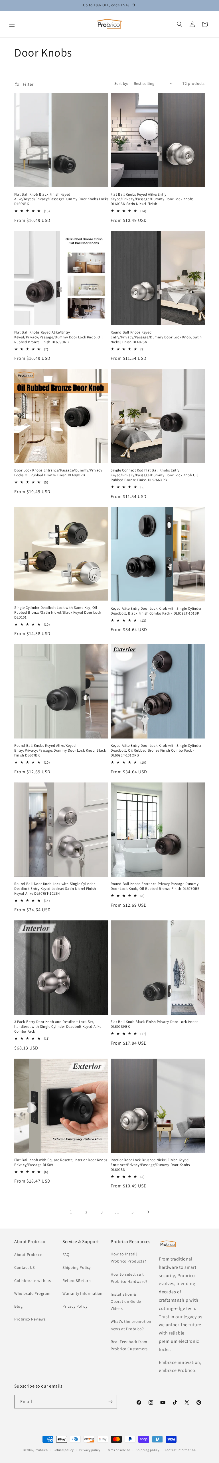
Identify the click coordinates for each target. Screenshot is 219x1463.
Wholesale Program (32, 1293)
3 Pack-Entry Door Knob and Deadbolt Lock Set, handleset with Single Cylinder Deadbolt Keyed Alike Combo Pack (58, 1027)
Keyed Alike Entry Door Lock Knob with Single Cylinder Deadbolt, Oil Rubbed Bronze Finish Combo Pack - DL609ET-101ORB (156, 750)
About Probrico (28, 1254)
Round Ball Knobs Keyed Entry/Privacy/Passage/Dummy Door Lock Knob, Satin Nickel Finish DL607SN (156, 337)
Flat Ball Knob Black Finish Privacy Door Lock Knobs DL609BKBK (154, 1024)
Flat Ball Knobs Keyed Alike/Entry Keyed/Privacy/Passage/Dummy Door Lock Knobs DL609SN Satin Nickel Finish (152, 199)
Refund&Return (76, 1280)
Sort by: (121, 83)
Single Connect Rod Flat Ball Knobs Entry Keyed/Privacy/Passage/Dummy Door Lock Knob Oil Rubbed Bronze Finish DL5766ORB (154, 475)
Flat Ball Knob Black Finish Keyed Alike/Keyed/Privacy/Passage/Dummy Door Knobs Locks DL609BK (61, 199)
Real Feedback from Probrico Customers (129, 1345)
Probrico (41, 1450)
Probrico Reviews (30, 1319)
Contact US (24, 1267)
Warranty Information (82, 1293)
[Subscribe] (110, 1401)
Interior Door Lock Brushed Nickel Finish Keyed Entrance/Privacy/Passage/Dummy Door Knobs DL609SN (150, 1165)
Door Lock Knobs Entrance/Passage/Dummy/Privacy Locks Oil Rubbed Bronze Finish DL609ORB (58, 472)
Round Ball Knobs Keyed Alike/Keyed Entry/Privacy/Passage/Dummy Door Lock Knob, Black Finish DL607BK (60, 750)
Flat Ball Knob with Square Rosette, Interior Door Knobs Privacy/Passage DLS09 (60, 1162)
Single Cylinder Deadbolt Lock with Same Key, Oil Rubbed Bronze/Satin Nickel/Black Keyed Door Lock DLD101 (57, 612)
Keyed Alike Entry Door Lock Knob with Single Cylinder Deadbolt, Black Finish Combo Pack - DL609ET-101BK (156, 611)
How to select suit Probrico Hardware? (129, 1278)
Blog (18, 1306)
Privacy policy (89, 1450)
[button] (12, 24)
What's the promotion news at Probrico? (131, 1325)
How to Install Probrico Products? (128, 1257)
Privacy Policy (74, 1306)
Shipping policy (147, 1450)
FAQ (66, 1254)
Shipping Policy (76, 1267)
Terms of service (118, 1450)
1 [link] (71, 1212)
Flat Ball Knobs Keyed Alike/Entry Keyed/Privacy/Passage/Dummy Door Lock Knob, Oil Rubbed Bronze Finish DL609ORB (58, 337)
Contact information (180, 1450)
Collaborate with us (32, 1280)
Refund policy (64, 1450)
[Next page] (148, 1212)
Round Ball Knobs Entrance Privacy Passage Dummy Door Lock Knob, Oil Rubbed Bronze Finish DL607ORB (155, 886)
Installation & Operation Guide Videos (126, 1301)
